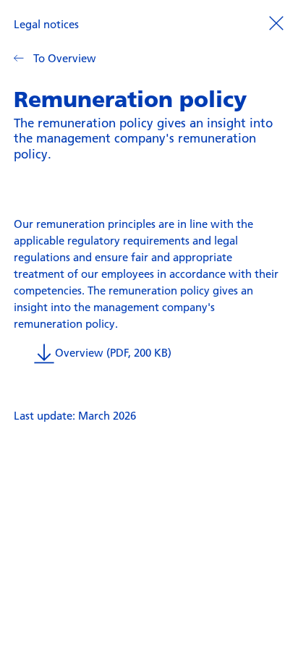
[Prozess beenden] (276, 22)
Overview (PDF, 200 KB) (113, 352)
